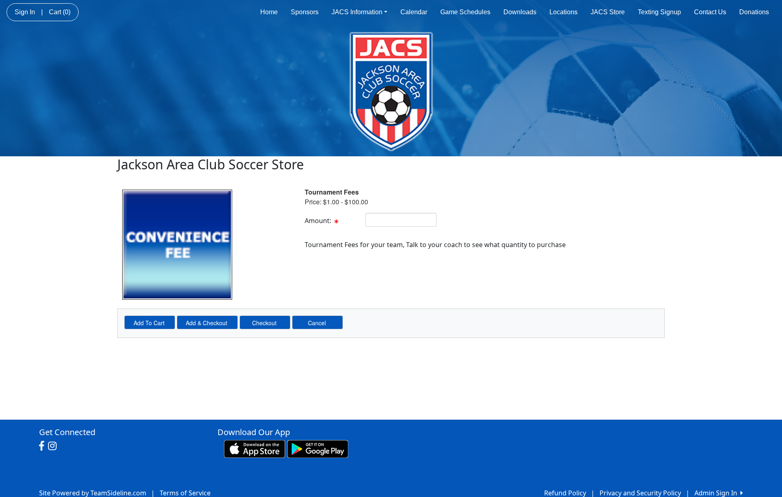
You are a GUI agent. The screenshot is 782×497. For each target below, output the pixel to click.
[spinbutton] (401, 220)
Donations (754, 12)
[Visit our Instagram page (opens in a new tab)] (54, 446)
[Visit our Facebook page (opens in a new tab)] (43, 446)
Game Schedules (465, 12)
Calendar (413, 12)
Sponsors (305, 12)
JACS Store (608, 12)
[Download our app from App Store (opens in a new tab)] (254, 448)
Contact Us (710, 12)
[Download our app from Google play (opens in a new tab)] (317, 448)
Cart (59, 12)
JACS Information (357, 12)
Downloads (519, 12)
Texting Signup (659, 12)
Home (269, 12)
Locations (563, 12)
